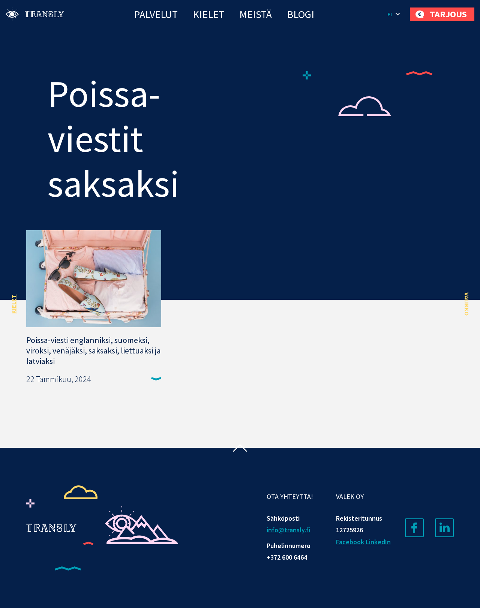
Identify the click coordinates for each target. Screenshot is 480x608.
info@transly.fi (288, 530)
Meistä (255, 14)
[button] (395, 14)
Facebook (350, 542)
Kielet (208, 14)
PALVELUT (156, 14)
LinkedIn (378, 542)
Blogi (300, 14)
